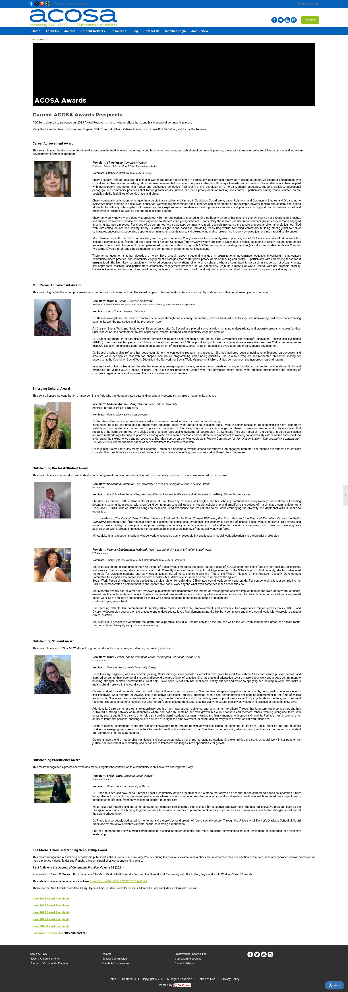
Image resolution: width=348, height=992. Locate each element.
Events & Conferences (115, 963)
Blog (135, 31)
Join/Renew (199, 31)
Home (36, 31)
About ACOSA (38, 954)
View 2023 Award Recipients (51, 905)
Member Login (308, 3)
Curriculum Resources (188, 958)
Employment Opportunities (190, 954)
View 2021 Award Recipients (51, 919)
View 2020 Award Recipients (51, 926)
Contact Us (151, 31)
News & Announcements (45, 958)
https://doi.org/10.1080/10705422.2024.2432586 (118, 881)
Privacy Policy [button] (230, 979)
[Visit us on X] (36, 3)
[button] (52, 31)
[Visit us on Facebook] (31, 3)
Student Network (185, 963)
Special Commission (114, 958)
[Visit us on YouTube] (42, 3)
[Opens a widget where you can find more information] (334, 985)
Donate (310, 20)
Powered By (165, 985)
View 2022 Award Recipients (51, 912)
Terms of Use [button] (206, 979)
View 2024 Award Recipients (51, 898)
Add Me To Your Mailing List (70, 3)
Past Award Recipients (47, 933)
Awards (106, 954)
